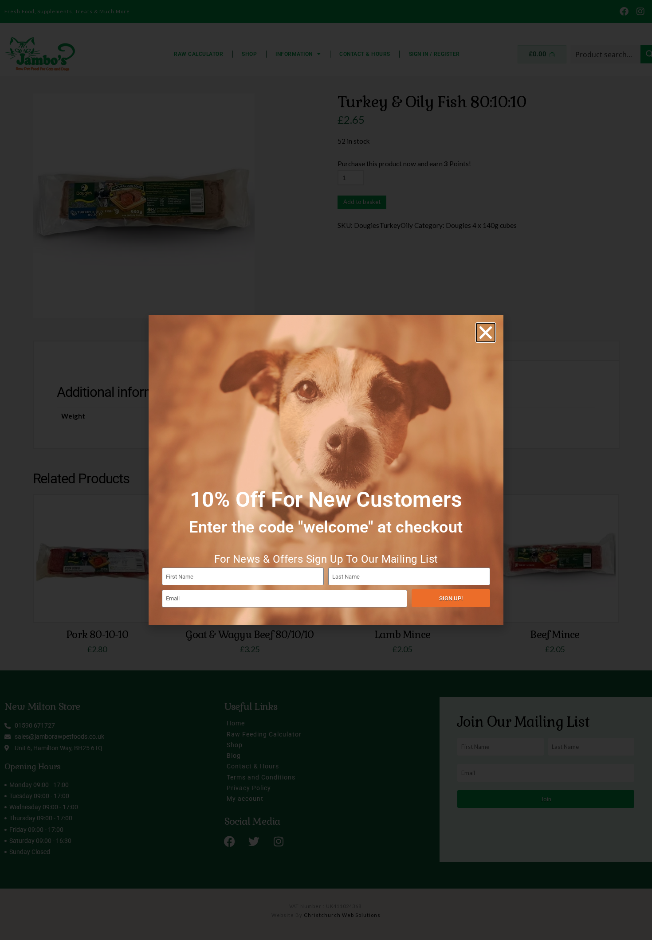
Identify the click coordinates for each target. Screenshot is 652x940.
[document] (326, 470)
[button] (486, 332)
